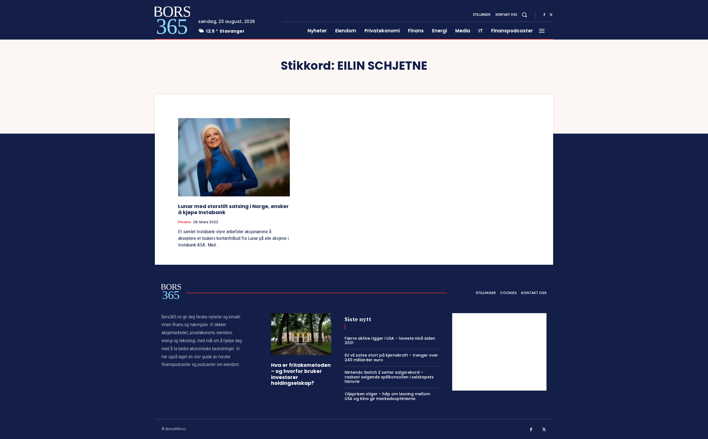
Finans (184, 222)
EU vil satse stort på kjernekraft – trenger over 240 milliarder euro (391, 357)
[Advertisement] (499, 352)
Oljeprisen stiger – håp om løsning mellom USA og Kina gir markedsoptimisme (387, 396)
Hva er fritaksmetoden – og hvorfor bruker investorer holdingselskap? (301, 374)
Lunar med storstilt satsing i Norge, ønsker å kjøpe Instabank (233, 209)
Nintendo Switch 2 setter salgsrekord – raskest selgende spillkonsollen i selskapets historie (389, 377)
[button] (524, 14)
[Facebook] (544, 15)
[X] (551, 15)
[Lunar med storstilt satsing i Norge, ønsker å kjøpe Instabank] (234, 157)
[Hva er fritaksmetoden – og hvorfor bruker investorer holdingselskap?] (301, 334)
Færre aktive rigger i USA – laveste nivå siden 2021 (390, 341)
